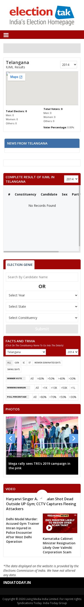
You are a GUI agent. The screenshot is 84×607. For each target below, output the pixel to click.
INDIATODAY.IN (17, 582)
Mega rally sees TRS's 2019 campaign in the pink (39, 465)
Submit (42, 328)
